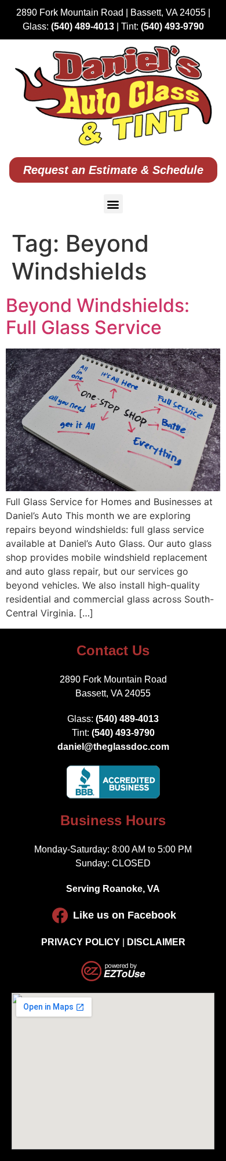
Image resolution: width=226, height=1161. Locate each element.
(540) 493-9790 (172, 26)
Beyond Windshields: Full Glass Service (97, 316)
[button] (113, 203)
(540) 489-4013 (82, 26)
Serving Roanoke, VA (113, 889)
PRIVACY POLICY (80, 942)
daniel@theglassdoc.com (113, 747)
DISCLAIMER (156, 942)
